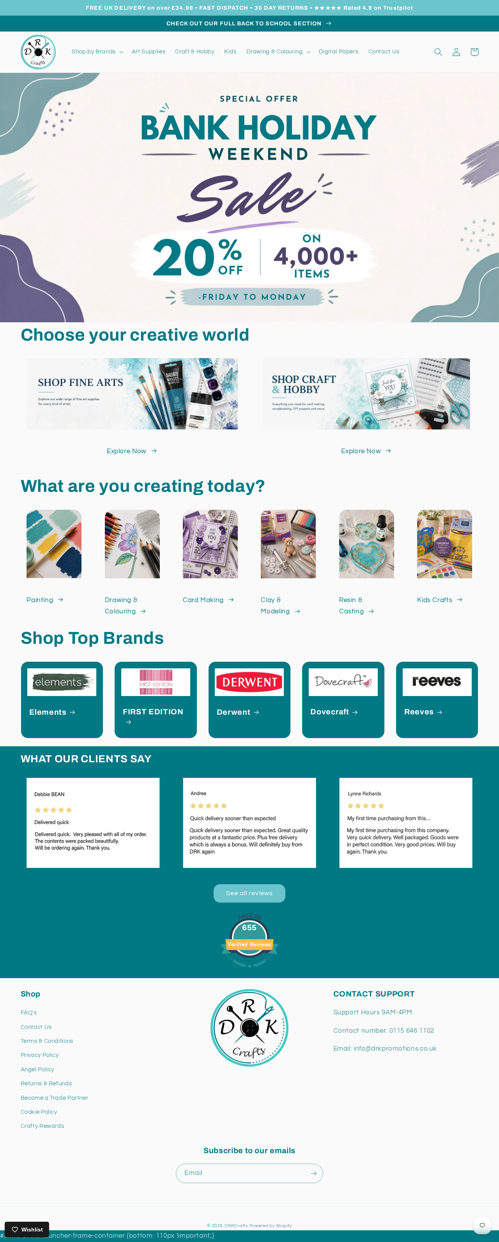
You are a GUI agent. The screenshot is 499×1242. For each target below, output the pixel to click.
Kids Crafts (434, 600)
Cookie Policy (39, 1112)
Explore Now (127, 451)
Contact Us (36, 1027)
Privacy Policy (40, 1055)
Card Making (203, 600)
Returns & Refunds (46, 1084)
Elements (48, 712)
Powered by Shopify (271, 1226)
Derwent (234, 712)
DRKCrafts (236, 1226)
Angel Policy (38, 1069)
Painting (40, 600)
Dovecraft (329, 712)
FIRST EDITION (153, 712)
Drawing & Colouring (121, 606)
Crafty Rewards (42, 1126)
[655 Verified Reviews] (249, 971)
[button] (97, 51)
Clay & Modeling (275, 606)
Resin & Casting (351, 606)
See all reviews (249, 893)
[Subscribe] (314, 1173)
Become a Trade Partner (54, 1098)
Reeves (419, 712)
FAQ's (29, 1013)
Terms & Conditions (47, 1041)
